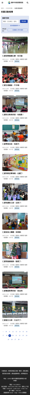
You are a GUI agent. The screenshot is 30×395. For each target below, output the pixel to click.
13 (16, 331)
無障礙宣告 (24, 373)
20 (13, 335)
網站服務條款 (16, 373)
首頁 (2, 8)
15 (23, 331)
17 (3, 335)
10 (6, 331)
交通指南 (4, 371)
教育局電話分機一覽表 (15, 371)
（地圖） (15, 380)
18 (6, 335)
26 (11, 339)
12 (13, 331)
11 (9, 331)
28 (18, 339)
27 (15, 339)
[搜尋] (24, 21)
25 (8, 339)
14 (19, 331)
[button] (2, 2)
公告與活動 (9, 8)
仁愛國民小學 (15, 30)
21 (16, 335)
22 (19, 335)
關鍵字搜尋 (5, 18)
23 (23, 335)
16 (26, 331)
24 (26, 335)
